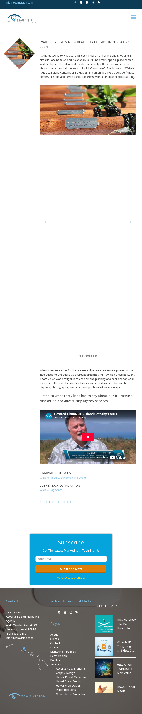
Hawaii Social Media (68, 681)
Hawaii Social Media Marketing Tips (126, 671)
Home (54, 647)
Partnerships (58, 656)
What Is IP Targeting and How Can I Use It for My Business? (126, 626)
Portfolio (55, 660)
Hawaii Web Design (68, 685)
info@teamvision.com (19, 2)
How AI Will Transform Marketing (124, 648)
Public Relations (66, 690)
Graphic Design (65, 673)
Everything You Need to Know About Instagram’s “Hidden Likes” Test (125, 693)
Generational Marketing (71, 694)
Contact (55, 643)
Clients (54, 639)
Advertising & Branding (70, 668)
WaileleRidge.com (51, 490)
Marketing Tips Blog (63, 651)
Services (55, 664)
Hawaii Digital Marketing (71, 677)
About (54, 634)
